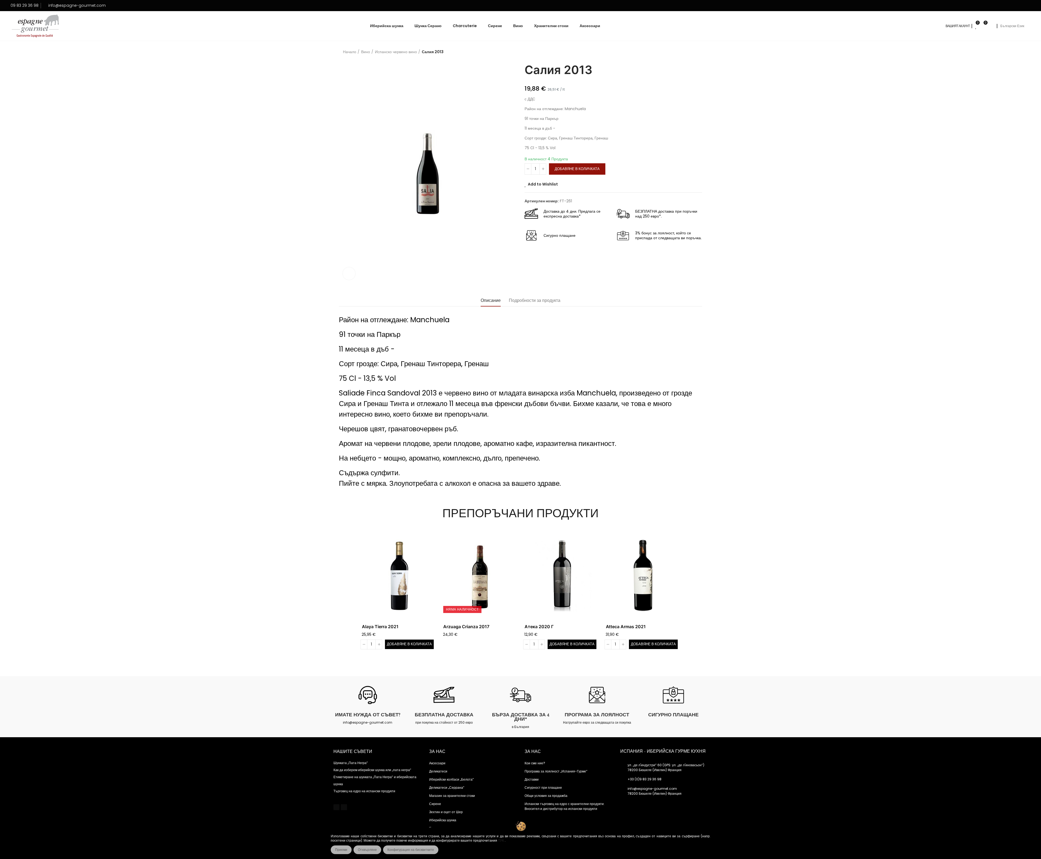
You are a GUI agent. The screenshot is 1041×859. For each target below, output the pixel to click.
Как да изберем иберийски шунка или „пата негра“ (372, 770)
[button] (347, 594)
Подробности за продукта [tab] (534, 300)
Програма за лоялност (597, 714)
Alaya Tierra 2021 (380, 626)
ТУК (501, 840)
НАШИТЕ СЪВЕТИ (352, 751)
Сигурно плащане (673, 714)
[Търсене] (991, 26)
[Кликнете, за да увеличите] (349, 273)
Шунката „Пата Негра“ (350, 763)
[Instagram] (344, 807)
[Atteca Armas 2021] (642, 575)
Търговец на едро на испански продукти (364, 791)
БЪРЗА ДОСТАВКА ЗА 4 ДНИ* (520, 717)
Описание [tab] (491, 300)
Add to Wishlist (543, 184)
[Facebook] (336, 807)
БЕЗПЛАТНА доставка (444, 714)
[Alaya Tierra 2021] (398, 575)
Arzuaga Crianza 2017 (466, 626)
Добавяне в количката (577, 168)
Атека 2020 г (539, 626)
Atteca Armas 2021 (626, 626)
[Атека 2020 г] (561, 575)
